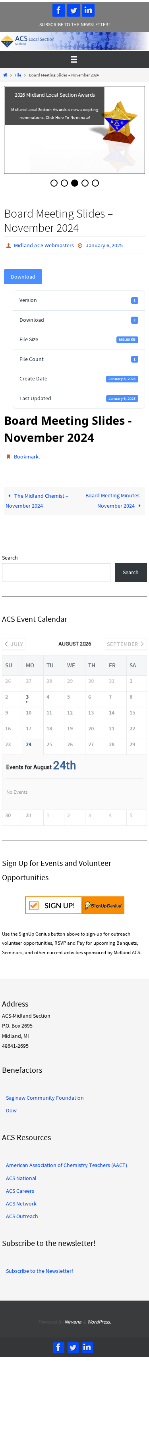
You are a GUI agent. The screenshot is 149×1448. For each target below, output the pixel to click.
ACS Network (21, 1201)
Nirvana (72, 1319)
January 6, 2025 (104, 245)
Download (23, 276)
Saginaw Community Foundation (45, 1095)
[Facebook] (58, 10)
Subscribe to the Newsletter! (74, 24)
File (18, 75)
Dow (11, 1108)
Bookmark (26, 456)
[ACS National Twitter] (73, 10)
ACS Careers (20, 1188)
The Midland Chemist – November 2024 (37, 501)
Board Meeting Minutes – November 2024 (114, 500)
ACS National (21, 1175)
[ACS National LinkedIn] (88, 10)
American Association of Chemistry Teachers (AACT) (66, 1163)
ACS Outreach (22, 1214)
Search (10, 557)
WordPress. (99, 1319)
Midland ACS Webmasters (44, 245)
